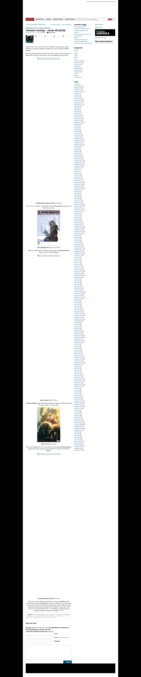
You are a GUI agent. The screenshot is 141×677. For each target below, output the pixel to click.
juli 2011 (76, 388)
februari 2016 (77, 288)
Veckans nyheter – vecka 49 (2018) (61, 24)
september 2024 (78, 104)
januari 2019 (77, 224)
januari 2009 (77, 443)
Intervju (76, 57)
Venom (53, 617)
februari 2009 (77, 441)
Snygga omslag (44, 28)
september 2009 (78, 428)
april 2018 (77, 240)
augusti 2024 (77, 106)
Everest (76, 32)
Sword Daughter (60, 615)
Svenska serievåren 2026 (81, 39)
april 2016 (77, 284)
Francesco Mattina (66, 614)
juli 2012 (76, 366)
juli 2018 (76, 235)
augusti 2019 (77, 211)
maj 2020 (76, 195)
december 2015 (78, 291)
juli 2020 (76, 191)
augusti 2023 (77, 124)
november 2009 (78, 424)
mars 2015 (77, 308)
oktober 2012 (77, 361)
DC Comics (58, 614)
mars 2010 (77, 417)
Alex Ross (34, 614)
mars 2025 (77, 97)
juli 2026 (76, 84)
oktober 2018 (77, 230)
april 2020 (77, 197)
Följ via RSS (89, 1)
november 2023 (78, 118)
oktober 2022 (77, 142)
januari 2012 (77, 377)
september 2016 (78, 275)
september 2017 (78, 253)
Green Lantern (29, 615)
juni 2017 (76, 259)
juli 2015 (76, 301)
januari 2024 (77, 117)
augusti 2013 (77, 342)
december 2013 (78, 335)
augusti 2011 (77, 386)
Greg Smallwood (37, 615)
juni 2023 (76, 128)
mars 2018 (77, 242)
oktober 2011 (77, 383)
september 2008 (78, 450)
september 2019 (78, 209)
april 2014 (77, 328)
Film (75, 52)
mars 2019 (77, 220)
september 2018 (78, 231)
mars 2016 (77, 286)
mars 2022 (77, 155)
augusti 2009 (77, 430)
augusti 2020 (77, 189)
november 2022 (78, 140)
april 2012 (77, 372)
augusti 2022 (77, 146)
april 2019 (77, 219)
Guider (76, 53)
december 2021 (78, 160)
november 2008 (78, 446)
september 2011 (78, 384)
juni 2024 (76, 108)
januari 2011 (77, 399)
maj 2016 (76, 282)
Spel (75, 73)
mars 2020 (77, 199)
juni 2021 (76, 171)
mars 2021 (77, 177)
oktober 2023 (77, 120)
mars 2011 (77, 395)
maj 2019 (76, 217)
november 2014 (78, 315)
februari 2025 (77, 98)
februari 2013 (77, 353)
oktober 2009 (77, 426)
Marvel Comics (45, 615)
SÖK (110, 19)
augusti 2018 (77, 233)
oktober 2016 (77, 273)
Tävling (76, 75)
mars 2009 (77, 439)
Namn (56, 633)
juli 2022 (76, 148)
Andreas (43, 32)
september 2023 (78, 122)
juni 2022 (76, 149)
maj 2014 (76, 326)
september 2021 (78, 166)
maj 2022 (76, 151)
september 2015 (78, 297)
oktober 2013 (77, 339)
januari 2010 (77, 421)
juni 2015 (76, 302)
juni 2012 (76, 368)
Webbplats (57, 641)
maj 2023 (76, 129)
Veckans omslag (47, 617)
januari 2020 (77, 202)
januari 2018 (77, 246)
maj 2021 (76, 173)
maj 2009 (76, 435)
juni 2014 (76, 324)
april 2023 (77, 131)
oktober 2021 (77, 164)
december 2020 (78, 182)
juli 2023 (76, 126)
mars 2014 (77, 330)
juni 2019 (76, 215)
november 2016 (78, 271)
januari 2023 (77, 137)
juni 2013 (76, 346)
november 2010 (78, 403)
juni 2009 (76, 433)
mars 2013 (77, 352)
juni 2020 (76, 193)
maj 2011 (76, 392)
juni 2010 (76, 412)
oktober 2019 (77, 208)
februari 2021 (77, 179)
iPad (75, 59)
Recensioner (77, 66)
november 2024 (78, 100)
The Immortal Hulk (38, 617)
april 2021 (77, 175)
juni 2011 (76, 390)
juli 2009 (76, 432)
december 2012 (78, 357)
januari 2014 (77, 333)
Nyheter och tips (32, 28)
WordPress (40, 668)
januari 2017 (77, 268)
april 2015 (77, 306)
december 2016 (78, 270)
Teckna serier (77, 77)
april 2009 (77, 437)
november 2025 (78, 87)
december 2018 (78, 226)
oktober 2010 (77, 404)
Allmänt (76, 50)
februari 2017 (77, 266)
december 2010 (78, 401)
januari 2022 (77, 158)
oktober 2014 (77, 317)
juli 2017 (76, 257)
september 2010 (78, 406)
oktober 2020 (77, 186)
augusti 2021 (77, 168)
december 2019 (78, 204)
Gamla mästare (78, 36)
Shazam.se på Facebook (109, 1)
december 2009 (78, 423)
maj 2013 (76, 348)
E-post (61, 637)
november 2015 (78, 293)
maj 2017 (76, 260)
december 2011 (78, 379)
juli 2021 (76, 169)
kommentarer (51, 32)
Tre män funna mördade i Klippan (83, 43)
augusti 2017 (77, 255)
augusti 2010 (77, 408)
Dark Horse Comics (50, 614)
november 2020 (78, 184)
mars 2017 (77, 264)
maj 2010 (76, 413)
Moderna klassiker (79, 62)
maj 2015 (76, 304)
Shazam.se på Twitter (98, 1)
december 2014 (78, 313)
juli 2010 (76, 410)
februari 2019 (77, 222)
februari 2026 (77, 86)
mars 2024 (77, 113)
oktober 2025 (77, 89)
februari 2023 (77, 135)
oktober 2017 (77, 251)
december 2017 (78, 248)
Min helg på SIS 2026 (79, 27)
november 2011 (78, 381)
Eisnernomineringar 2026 (81, 30)
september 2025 (78, 91)
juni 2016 (76, 281)
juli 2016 (76, 279)
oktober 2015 (77, 295)
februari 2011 (77, 397)
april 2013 (77, 350)
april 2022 (77, 153)
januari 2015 (77, 311)
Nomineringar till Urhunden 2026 (82, 34)
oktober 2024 (77, 102)
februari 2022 (77, 157)
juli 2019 (76, 213)
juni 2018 (76, 237)
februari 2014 (77, 332)
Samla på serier (78, 68)
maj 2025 (76, 93)
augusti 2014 (77, 321)
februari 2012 (77, 375)
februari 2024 (77, 115)
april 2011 (76, 393)
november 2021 (78, 162)
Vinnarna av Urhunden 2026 (81, 28)
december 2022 (78, 138)
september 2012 (78, 362)
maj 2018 (76, 239)
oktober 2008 (77, 448)
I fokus (76, 55)
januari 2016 (77, 290)
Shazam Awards (78, 70)
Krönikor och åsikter (79, 61)
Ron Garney (52, 615)
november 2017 (78, 250)
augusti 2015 (77, 299)
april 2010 (77, 415)
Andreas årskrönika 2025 (80, 41)
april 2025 (77, 95)
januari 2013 (77, 355)
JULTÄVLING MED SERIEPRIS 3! (36, 24)
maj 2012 (76, 370)
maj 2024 (76, 109)
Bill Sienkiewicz (41, 614)
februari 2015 (77, 310)
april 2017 (77, 262)
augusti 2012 (77, 364)
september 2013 (78, 341)
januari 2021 (77, 180)
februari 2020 (77, 200)
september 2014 (78, 319)
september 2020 (78, 188)
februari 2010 (77, 419)
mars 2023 (77, 133)
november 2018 (78, 228)
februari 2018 (77, 244)
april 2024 (77, 111)
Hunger (76, 38)
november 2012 (78, 359)
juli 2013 (76, 344)
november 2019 (78, 206)
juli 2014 (76, 322)
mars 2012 (77, 373)
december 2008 (78, 444)
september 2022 (78, 144)
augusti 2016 (77, 277)
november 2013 (78, 337)
